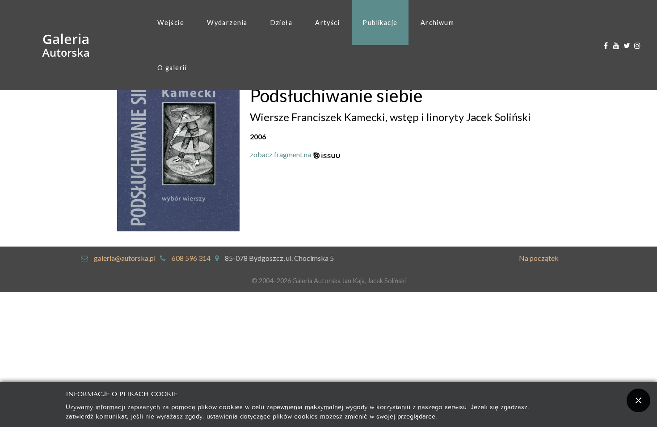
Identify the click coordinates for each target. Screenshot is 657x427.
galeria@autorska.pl (125, 258)
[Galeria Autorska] (66, 45)
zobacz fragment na (281, 154)
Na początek (539, 258)
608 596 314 (191, 258)
